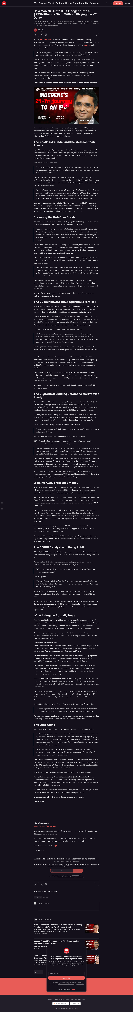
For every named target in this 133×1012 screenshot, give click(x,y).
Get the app (75, 1003)
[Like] (35, 967)
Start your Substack (62, 1003)
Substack (57, 1008)
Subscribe (118, 3)
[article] (66, 930)
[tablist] (41, 897)
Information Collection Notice (66, 984)
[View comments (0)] (42, 35)
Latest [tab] (40, 919)
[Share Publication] (111, 3)
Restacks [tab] (45, 897)
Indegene (87, 45)
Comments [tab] (38, 897)
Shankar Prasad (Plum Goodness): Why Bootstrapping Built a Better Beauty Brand (56, 942)
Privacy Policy (80, 984)
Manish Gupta (45, 39)
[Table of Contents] (2, 506)
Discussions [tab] (47, 919)
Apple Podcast (39, 826)
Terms (72, 999)
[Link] (31, 82)
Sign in (127, 3)
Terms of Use (75, 982)
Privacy (67, 999)
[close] (83, 948)
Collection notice (80, 999)
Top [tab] (36, 919)
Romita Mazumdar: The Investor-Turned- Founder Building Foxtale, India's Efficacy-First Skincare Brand (58, 926)
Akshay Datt (41, 29)
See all (37, 972)
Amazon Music (51, 826)
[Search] (107, 3)
